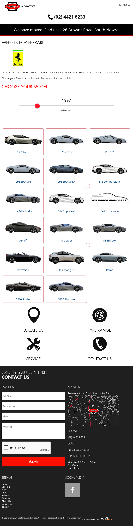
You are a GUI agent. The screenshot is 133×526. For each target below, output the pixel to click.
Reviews (6, 506)
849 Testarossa (110, 211)
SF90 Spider (23, 299)
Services (6, 498)
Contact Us (7, 503)
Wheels (5, 495)
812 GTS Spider (23, 211)
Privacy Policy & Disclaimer (68, 517)
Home (4, 484)
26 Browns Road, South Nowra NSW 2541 (90, 393)
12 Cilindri (23, 152)
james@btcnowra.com (79, 449)
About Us (6, 501)
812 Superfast (66, 211)
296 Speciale (23, 181)
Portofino (23, 270)
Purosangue (66, 270)
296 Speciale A (66, 181)
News (4, 489)
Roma (109, 270)
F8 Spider (66, 240)
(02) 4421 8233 (76, 437)
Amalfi (23, 240)
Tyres (4, 492)
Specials (6, 486)
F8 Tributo (109, 240)
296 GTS (110, 152)
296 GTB (66, 152)
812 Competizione (110, 181)
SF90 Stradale (66, 299)
